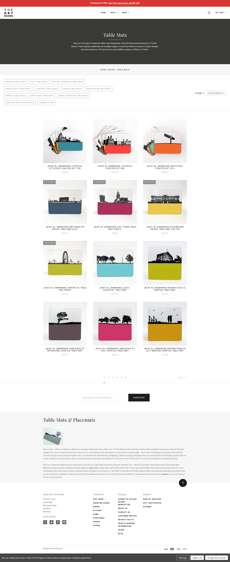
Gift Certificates (152, 503)
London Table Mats (72, 89)
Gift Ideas (98, 499)
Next (181, 378)
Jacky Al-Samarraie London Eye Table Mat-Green (65, 289)
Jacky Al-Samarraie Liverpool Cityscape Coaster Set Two (65, 167)
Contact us (124, 512)
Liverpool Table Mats (47, 89)
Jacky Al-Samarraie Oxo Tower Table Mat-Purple (115, 228)
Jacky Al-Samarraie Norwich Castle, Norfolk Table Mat (165, 289)
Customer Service (127, 516)
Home (95, 514)
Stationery (99, 518)
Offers (96, 525)
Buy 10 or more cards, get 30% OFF (124, 3)
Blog (120, 534)
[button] (203, 93)
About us (123, 508)
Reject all (197, 557)
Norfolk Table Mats (15, 96)
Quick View (65, 143)
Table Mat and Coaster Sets (19, 103)
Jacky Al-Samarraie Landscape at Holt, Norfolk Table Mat (115, 350)
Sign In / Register (152, 499)
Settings (183, 557)
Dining (96, 507)
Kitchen (97, 510)
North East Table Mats (42, 96)
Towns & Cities (46, 103)
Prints (96, 522)
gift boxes (94, 468)
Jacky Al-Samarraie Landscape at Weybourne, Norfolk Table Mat (65, 350)
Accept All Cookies (217, 557)
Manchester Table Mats (99, 89)
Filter (199, 93)
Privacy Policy (126, 520)
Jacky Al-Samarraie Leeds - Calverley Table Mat (115, 289)
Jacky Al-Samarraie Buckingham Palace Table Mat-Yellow (165, 228)
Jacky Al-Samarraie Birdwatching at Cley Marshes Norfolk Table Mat (165, 350)
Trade (121, 530)
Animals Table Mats (15, 82)
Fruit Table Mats (39, 82)
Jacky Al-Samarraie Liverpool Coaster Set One (114, 167)
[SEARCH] (209, 13)
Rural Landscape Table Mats (73, 96)
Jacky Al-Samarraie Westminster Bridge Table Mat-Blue (65, 228)
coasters (164, 474)
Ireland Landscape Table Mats (67, 82)
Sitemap (147, 507)
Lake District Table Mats (18, 89)
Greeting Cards (101, 503)
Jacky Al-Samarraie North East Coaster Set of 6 (165, 167)
